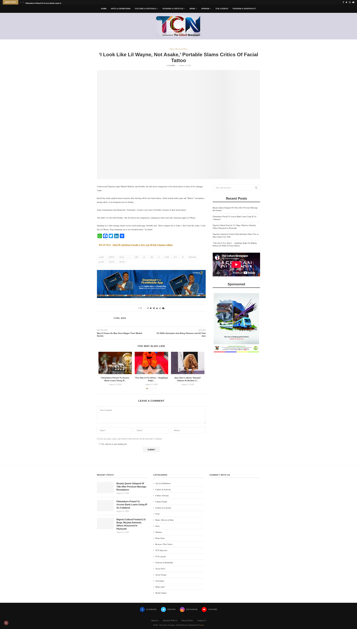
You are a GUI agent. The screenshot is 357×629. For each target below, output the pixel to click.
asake (101, 257)
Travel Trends (160, 574)
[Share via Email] (163, 308)
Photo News (160, 538)
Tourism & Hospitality (244, 9)
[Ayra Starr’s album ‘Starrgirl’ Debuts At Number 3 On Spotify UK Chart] (187, 363)
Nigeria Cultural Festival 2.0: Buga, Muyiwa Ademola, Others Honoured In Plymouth (234, 226)
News (192, 9)
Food (157, 513)
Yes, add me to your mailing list (114, 444)
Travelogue (159, 580)
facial (122, 257)
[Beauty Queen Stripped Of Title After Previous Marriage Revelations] (105, 487)
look (167, 257)
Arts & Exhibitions (121, 9)
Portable (192, 257)
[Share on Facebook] (148, 308)
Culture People (161, 501)
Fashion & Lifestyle (173, 9)
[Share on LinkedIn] (157, 308)
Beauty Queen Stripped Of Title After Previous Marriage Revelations (131, 486)
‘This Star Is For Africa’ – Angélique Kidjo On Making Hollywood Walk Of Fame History (235, 244)
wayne (122, 262)
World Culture (161, 593)
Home (104, 9)
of (183, 257)
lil (144, 257)
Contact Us (201, 620)
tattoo (112, 262)
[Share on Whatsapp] (160, 308)
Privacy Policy (187, 620)
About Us (155, 620)
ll (159, 257)
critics (111, 257)
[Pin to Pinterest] (154, 308)
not (175, 257)
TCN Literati (221, 9)
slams (101, 262)
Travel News (160, 568)
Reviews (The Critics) (164, 544)
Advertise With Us (170, 620)
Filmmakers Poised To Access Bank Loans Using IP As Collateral (131, 504)
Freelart (201, 625)
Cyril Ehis (171, 65)
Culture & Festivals (145, 9)
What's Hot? (160, 587)
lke (151, 257)
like (136, 257)
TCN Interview (161, 550)
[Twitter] (346, 2)
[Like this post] (143, 308)
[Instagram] (350, 2)
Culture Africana (162, 495)
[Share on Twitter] (151, 308)
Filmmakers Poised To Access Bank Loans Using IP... (46, 2)
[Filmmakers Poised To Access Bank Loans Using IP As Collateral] (115, 363)
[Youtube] (353, 2)
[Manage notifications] (6, 623)
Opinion (205, 9)
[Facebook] (343, 2)
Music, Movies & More (178, 49)
